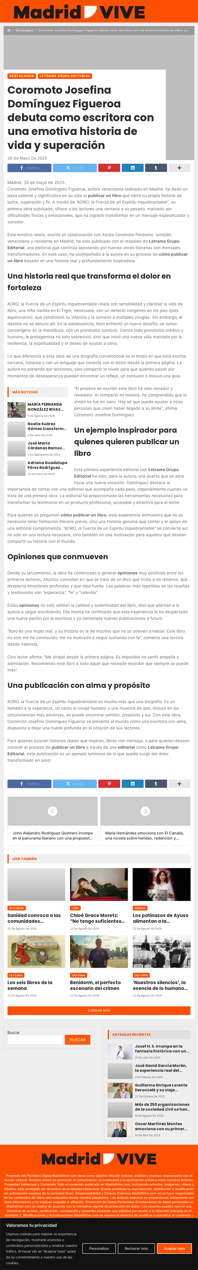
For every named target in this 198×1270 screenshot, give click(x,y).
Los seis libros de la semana (29, 986)
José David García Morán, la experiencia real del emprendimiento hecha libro (161, 1068)
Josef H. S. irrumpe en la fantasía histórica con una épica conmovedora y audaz (162, 1049)
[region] (99, 1244)
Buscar (13, 1032)
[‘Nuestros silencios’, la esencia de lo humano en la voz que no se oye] (162, 951)
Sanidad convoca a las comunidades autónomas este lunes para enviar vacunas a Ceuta (34, 918)
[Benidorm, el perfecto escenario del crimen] (99, 951)
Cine (75, 908)
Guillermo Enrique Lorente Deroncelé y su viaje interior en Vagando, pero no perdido (161, 1088)
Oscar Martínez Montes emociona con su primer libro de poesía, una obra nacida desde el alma (160, 1126)
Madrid (140, 908)
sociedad (16, 908)
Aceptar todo (174, 1248)
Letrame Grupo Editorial (65, 76)
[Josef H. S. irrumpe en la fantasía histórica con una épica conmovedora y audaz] (120, 1051)
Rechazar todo (136, 1248)
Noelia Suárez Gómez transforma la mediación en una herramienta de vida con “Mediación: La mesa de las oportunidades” (48, 426)
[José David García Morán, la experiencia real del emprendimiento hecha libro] (120, 1071)
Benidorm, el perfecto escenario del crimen (95, 986)
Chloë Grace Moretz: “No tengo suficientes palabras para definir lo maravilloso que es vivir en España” (98, 918)
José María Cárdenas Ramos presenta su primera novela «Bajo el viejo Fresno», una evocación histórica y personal (48, 446)
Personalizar (99, 1248)
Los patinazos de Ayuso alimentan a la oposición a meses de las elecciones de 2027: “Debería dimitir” (161, 918)
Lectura (15, 975)
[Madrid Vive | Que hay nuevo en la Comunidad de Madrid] (79, 11)
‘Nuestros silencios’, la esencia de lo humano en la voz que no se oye (160, 986)
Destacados (24, 30)
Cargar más (99, 1010)
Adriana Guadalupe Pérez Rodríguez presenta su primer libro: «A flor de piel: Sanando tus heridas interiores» (47, 465)
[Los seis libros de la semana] (36, 951)
